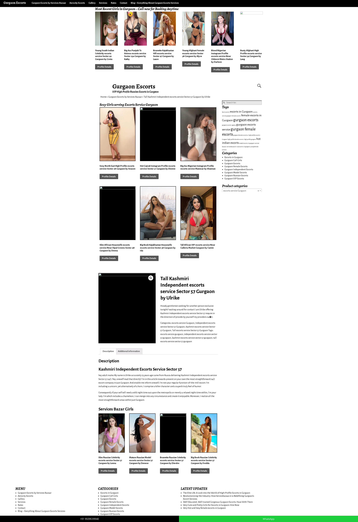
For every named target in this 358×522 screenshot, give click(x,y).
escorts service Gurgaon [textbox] (241, 190)
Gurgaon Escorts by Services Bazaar (49, 3)
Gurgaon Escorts (133, 86)
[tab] (108, 351)
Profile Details (104, 67)
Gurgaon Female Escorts (236, 166)
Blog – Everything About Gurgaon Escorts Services (155, 3)
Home (103, 97)
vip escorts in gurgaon (243, 146)
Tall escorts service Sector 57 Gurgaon (190, 330)
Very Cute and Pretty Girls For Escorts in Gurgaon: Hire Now (211, 505)
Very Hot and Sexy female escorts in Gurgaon (204, 508)
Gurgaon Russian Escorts (236, 175)
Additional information (129, 351)
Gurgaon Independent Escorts (238, 169)
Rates (113, 3)
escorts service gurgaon (171, 334)
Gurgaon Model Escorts (235, 172)
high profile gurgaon (250, 139)
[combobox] (242, 191)
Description (108, 351)
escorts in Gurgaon (241, 111)
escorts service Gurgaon (183, 323)
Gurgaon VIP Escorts (234, 178)
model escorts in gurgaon (246, 143)
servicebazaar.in (231, 146)
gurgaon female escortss (240, 135)
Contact (123, 3)
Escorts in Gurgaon (233, 157)
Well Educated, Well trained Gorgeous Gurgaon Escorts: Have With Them (218, 502)
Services (103, 3)
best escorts (225, 112)
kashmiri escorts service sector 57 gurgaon (192, 338)
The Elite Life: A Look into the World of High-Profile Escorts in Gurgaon (216, 493)
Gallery (92, 3)
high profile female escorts (236, 139)
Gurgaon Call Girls (233, 160)
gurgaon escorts (245, 120)
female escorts (236, 116)
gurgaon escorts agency (229, 125)
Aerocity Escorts (77, 3)
